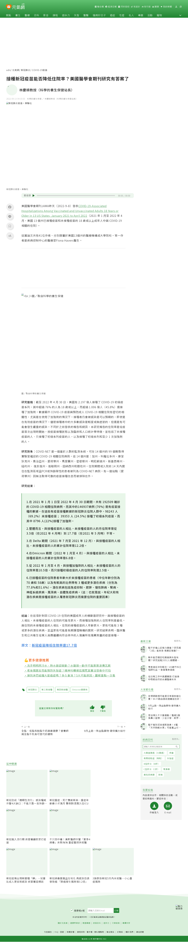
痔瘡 (171, 752)
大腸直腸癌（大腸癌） (155, 752)
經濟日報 (112, 6)
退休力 (66, 15)
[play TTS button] (33, 195)
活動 (150, 15)
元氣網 (15, 70)
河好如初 (125, 6)
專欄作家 (126, 923)
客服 (62, 932)
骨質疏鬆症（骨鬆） (154, 758)
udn (8, 70)
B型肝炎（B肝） (152, 763)
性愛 (122, 15)
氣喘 (160, 774)
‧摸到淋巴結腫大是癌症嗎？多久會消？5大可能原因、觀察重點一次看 (69, 675)
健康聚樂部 (75, 923)
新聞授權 (70, 932)
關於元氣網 (62, 923)
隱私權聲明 (99, 932)
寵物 (159, 15)
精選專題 (86, 923)
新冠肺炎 (25, 70)
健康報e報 (79, 910)
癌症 (112, 15)
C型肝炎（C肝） (152, 769)
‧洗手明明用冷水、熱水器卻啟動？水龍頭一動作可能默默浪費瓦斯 (67, 665)
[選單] (180, 6)
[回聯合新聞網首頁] (9, 7)
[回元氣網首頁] (18, 6)
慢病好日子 (99, 15)
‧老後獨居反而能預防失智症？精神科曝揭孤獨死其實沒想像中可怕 (67, 670)
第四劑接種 (62, 689)
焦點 (8, 15)
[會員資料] (176, 6)
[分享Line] (9, 216)
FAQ (56, 932)
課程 (55, 15)
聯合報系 (110, 932)
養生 (18, 15)
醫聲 (86, 15)
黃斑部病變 (149, 774)
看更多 (177, 641)
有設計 (136, 6)
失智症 (170, 758)
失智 (76, 15)
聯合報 (100, 6)
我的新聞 (167, 6)
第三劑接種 (46, 689)
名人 (131, 15)
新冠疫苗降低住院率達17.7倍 (54, 645)
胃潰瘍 (166, 769)
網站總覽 (140, 932)
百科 (36, 15)
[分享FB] (9, 206)
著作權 (89, 932)
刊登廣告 (48, 932)
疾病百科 (97, 923)
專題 (140, 15)
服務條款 (81, 932)
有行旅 (147, 6)
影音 (46, 15)
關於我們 (129, 932)
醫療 (27, 15)
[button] (180, 15)
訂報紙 (120, 932)
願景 (156, 6)
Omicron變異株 (80, 689)
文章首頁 (116, 923)
